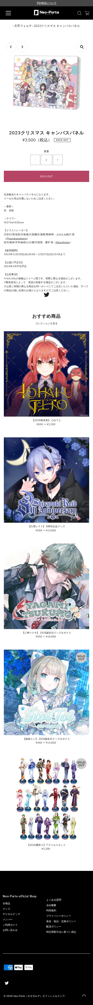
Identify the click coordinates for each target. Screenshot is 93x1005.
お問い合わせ (10, 930)
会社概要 (51, 905)
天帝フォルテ (23, 26)
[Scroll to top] (83, 995)
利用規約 (51, 910)
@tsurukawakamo (16, 238)
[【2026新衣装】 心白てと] (46, 374)
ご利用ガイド (10, 925)
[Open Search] (79, 13)
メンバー (8, 919)
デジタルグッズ (11, 914)
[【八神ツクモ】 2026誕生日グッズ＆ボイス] (46, 586)
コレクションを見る (46, 323)
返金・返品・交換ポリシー (61, 921)
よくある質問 (53, 900)
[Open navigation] (13, 13)
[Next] (22, 47)
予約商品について (46, 3)
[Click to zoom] (82, 47)
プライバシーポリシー (58, 916)
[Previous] (11, 47)
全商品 (6, 903)
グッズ (6, 909)
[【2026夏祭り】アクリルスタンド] (46, 798)
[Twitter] (46, 296)
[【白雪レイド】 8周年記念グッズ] (46, 480)
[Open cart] (87, 13)
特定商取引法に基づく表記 (61, 932)
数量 (46, 151)
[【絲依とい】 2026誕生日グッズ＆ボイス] (46, 692)
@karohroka (63, 242)
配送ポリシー (53, 926)
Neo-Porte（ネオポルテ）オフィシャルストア (39, 996)
